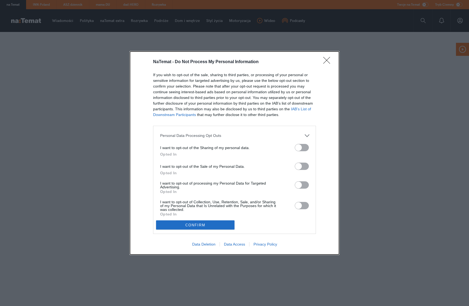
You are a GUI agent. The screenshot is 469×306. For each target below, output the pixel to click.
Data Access (234, 244)
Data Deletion (204, 244)
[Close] (328, 62)
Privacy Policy (265, 244)
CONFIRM (195, 225)
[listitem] (234, 135)
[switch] (302, 147)
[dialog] (234, 153)
